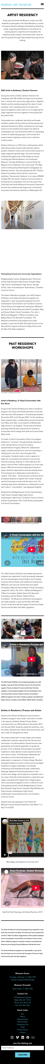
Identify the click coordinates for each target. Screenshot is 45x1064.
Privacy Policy (22, 1030)
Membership (23, 1022)
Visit (22, 1014)
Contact (23, 1032)
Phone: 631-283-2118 (22, 1003)
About (22, 1017)
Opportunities (22, 1019)
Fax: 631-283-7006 (22, 1005)
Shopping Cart (22, 1024)
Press (23, 1027)
